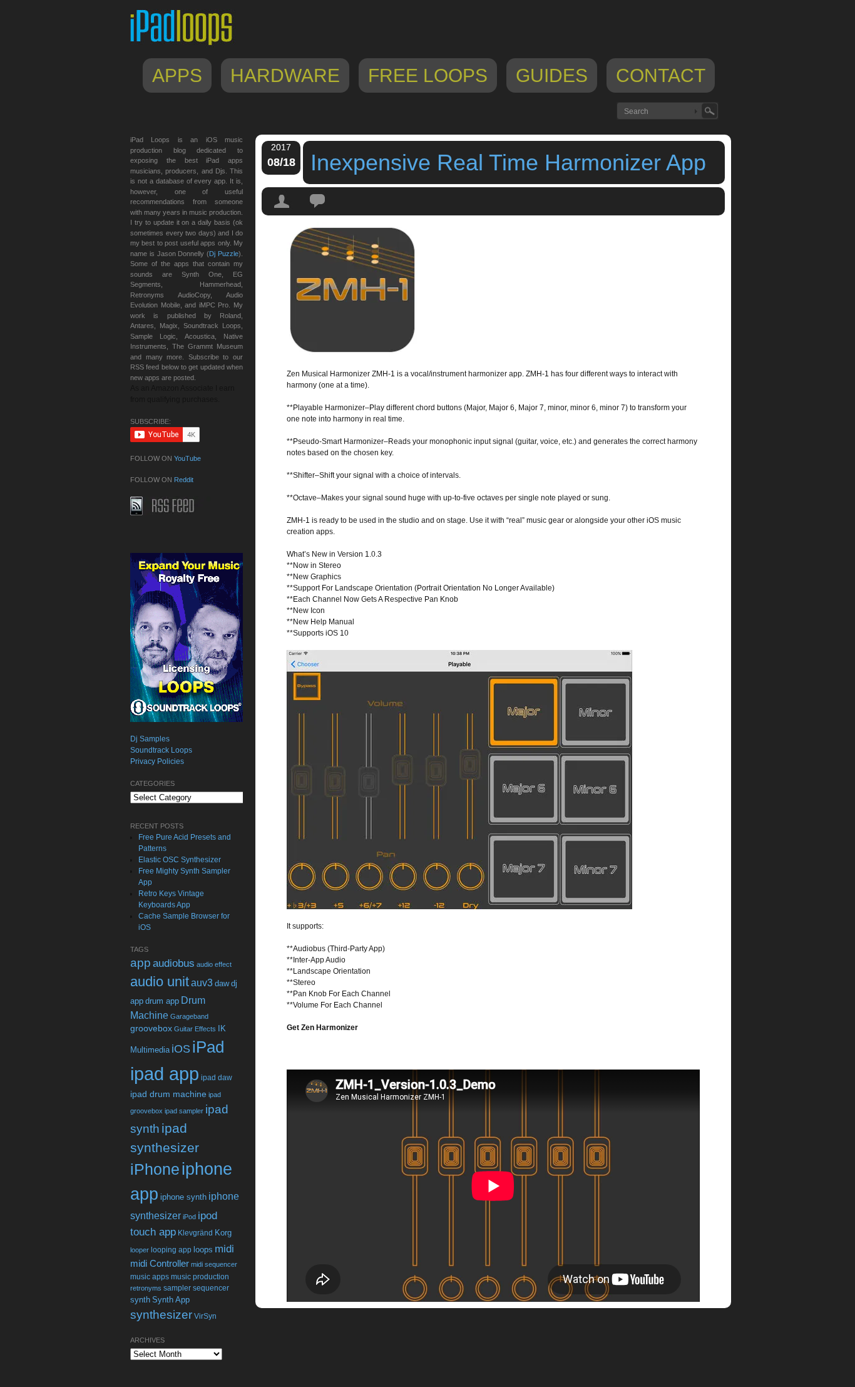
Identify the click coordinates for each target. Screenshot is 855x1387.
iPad (208, 1047)
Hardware (285, 75)
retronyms (145, 1288)
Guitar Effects (195, 1029)
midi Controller (159, 1263)
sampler (177, 1288)
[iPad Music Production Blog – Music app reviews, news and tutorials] (187, 45)
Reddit (183, 479)
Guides (552, 75)
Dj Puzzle (223, 253)
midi (224, 1248)
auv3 (202, 982)
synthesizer (161, 1314)
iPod (189, 1216)
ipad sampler (184, 1111)
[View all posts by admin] (282, 212)
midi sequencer (214, 1264)
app (140, 962)
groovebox (151, 1028)
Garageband (189, 1016)
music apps (149, 1276)
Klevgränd (195, 1233)
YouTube (187, 458)
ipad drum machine (168, 1094)
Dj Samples (150, 739)
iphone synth (183, 1197)
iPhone (155, 1169)
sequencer (211, 1288)
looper (139, 1250)
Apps (177, 75)
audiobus (174, 963)
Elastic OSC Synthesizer (179, 859)
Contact (660, 75)
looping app (171, 1249)
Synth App (171, 1299)
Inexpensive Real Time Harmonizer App (508, 162)
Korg (223, 1232)
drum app (162, 1001)
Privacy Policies (157, 761)
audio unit (159, 981)
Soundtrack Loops (161, 750)
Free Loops (428, 75)
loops (203, 1249)
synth (140, 1299)
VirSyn (205, 1316)
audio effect (214, 964)
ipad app (164, 1073)
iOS (181, 1049)
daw (222, 983)
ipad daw (216, 1077)
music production (200, 1276)
